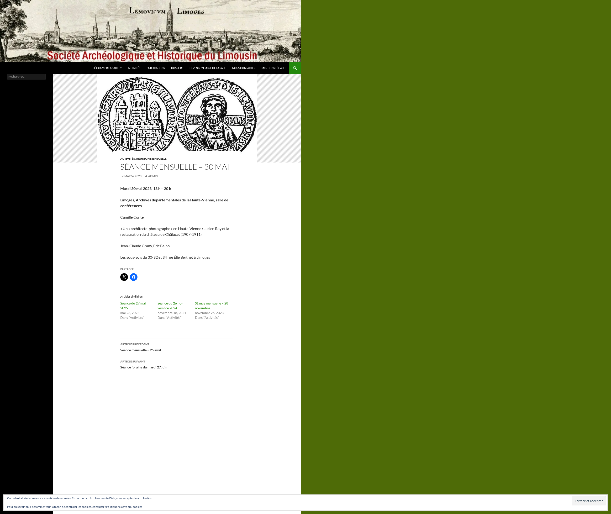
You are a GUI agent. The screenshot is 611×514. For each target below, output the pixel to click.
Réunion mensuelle (151, 158)
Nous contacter (243, 67)
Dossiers (177, 67)
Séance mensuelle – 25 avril (140, 347)
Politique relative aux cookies (124, 507)
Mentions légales (274, 67)
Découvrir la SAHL (105, 67)
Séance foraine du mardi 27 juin (143, 364)
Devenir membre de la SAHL (208, 67)
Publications (156, 67)
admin (153, 176)
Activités (134, 67)
